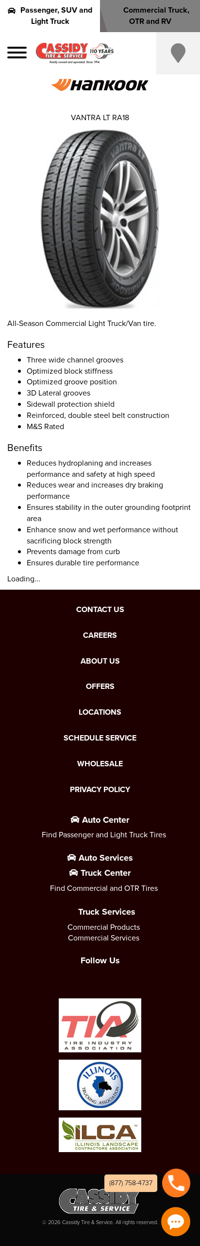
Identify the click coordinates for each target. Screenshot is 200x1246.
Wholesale (100, 763)
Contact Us (100, 609)
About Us (100, 661)
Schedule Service (100, 738)
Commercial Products (103, 927)
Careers (100, 635)
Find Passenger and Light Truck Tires (104, 834)
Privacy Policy (100, 789)
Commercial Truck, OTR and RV (156, 15)
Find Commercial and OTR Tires (104, 888)
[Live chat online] (175, 1221)
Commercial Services (103, 937)
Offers (100, 686)
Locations (100, 712)
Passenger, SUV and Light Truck (56, 15)
